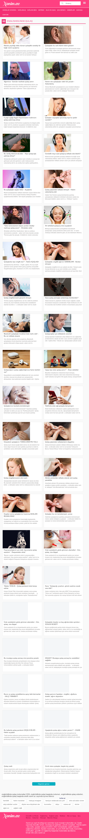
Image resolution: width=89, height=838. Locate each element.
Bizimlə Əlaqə (52, 818)
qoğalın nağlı (18, 808)
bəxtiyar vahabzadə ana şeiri (55, 801)
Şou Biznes (61, 10)
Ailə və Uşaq (51, 10)
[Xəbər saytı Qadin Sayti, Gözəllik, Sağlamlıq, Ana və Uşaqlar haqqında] (11, 4)
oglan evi (6, 808)
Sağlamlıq (22, 10)
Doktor (5, 15)
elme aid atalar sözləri (76, 801)
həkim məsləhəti (18, 801)
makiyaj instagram (35, 801)
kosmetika (47, 804)
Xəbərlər (71, 10)
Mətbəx (41, 10)
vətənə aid (67, 804)
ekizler (77, 804)
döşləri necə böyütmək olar (31, 804)
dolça (57, 804)
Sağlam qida (32, 10)
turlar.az (62, 798)
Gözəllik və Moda (9, 10)
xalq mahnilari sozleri (10, 804)
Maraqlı (79, 10)
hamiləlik (6, 801)
